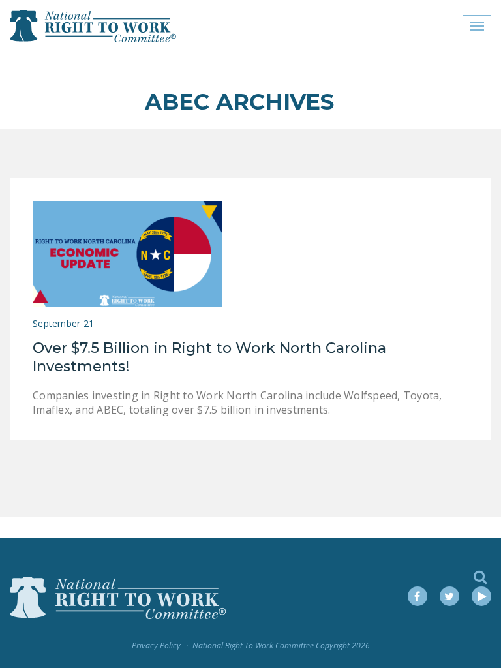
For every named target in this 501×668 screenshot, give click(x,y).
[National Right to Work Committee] (93, 26)
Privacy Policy (156, 645)
